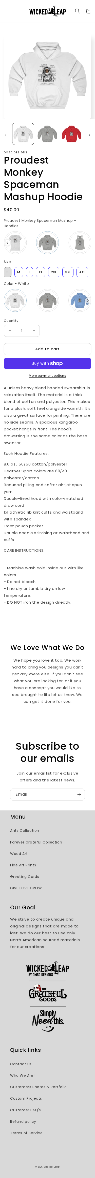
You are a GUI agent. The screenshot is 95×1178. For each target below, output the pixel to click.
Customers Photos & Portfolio (38, 1086)
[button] (6, 11)
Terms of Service (26, 1133)
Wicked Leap (52, 1166)
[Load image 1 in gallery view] (23, 134)
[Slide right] (89, 135)
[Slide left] (5, 135)
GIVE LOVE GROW (26, 888)
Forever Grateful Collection (36, 842)
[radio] (15, 242)
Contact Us (21, 1064)
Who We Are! (22, 1075)
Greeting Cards (24, 876)
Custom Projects (26, 1098)
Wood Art (19, 853)
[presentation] (7, 243)
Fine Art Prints (23, 865)
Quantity (11, 320)
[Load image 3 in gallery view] (71, 134)
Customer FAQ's (25, 1110)
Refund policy (23, 1121)
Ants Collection (24, 830)
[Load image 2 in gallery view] (47, 134)
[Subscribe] (79, 795)
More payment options (47, 375)
